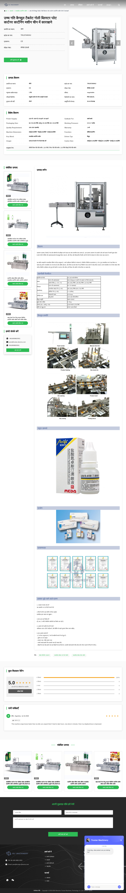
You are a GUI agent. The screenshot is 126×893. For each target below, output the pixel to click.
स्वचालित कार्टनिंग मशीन (21, 11)
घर (65, 5)
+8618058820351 (14, 338)
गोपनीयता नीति (37, 890)
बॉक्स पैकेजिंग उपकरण (44, 655)
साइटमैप (49, 866)
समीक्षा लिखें (20, 691)
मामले (48, 881)
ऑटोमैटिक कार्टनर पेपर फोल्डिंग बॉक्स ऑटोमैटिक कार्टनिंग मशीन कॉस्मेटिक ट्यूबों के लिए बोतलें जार (17, 201)
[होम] (17, 853)
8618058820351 (14, 345)
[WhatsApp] (7, 880)
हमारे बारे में (90, 5)
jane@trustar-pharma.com (17, 342)
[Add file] (88, 887)
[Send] (119, 887)
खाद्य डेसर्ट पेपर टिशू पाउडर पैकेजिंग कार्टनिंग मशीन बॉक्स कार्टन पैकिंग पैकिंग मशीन (17, 319)
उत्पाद (72, 5)
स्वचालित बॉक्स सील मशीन (79, 655)
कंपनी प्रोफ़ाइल (50, 856)
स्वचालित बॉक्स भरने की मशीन (61, 655)
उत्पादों (11, 11)
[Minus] (121, 840)
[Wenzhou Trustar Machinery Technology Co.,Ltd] (12, 5)
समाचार (48, 877)
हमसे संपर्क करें (50, 863)
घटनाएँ (100, 5)
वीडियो (80, 5)
